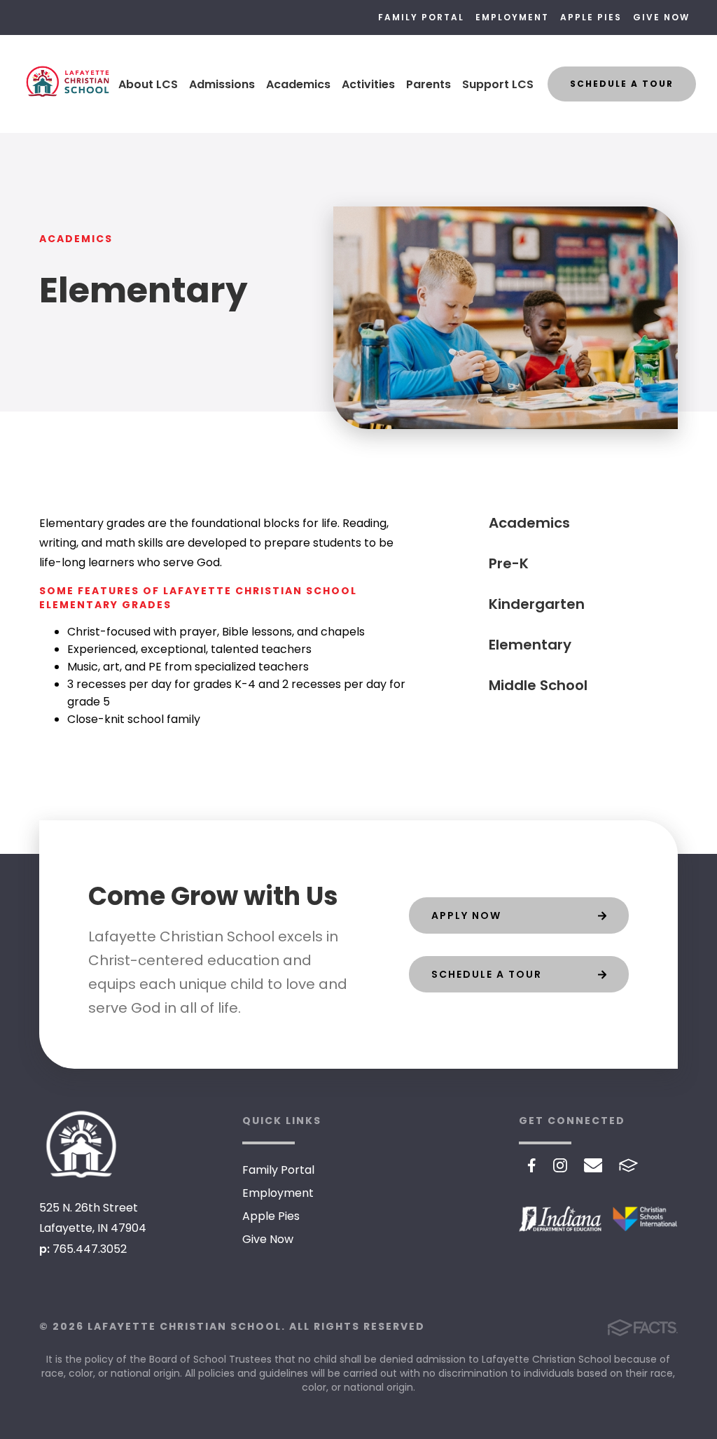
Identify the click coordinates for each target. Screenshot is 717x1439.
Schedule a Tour (622, 84)
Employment (512, 17)
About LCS (148, 84)
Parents (428, 84)
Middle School (538, 685)
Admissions (222, 84)
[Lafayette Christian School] (81, 1144)
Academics (298, 84)
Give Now (661, 17)
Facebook (531, 1165)
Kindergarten (537, 604)
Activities (368, 84)
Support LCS (498, 84)
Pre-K (509, 563)
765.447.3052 (90, 1249)
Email (593, 1165)
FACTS (628, 1165)
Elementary (530, 645)
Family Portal (421, 17)
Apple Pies (591, 17)
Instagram (560, 1165)
